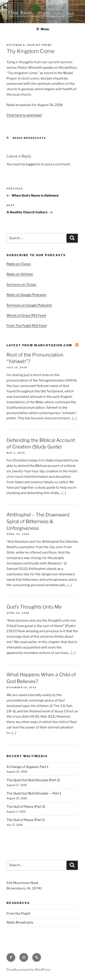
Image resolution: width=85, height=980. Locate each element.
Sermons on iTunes (21, 285)
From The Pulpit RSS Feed (27, 326)
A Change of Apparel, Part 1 (27, 767)
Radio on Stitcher (20, 274)
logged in (33, 164)
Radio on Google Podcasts (26, 295)
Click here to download (24, 115)
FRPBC (46, 44)
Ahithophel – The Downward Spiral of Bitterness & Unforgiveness (38, 521)
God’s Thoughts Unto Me (34, 607)
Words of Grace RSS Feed (26, 315)
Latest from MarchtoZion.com (39, 345)
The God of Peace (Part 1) (26, 820)
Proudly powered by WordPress (28, 969)
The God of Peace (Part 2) (26, 807)
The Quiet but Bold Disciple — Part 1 (34, 793)
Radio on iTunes (19, 264)
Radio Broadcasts (29, 137)
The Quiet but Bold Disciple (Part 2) (33, 780)
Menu (45, 29)
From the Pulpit (18, 913)
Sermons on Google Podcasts (29, 305)
